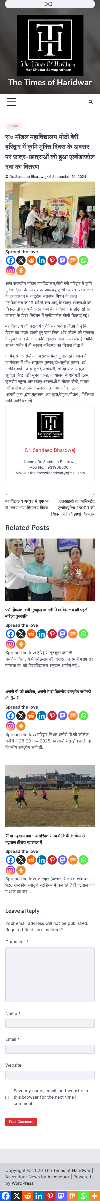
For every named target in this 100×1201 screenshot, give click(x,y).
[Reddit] (31, 260)
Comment (17, 941)
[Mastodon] (62, 260)
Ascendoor (58, 1176)
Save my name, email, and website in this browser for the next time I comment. (51, 1097)
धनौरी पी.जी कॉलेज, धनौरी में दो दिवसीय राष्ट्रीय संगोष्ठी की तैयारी (48, 695)
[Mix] (73, 260)
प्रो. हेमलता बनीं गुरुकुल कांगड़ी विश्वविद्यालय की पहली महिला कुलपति (47, 613)
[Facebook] (10, 260)
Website (13, 1065)
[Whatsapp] (83, 260)
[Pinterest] (52, 260)
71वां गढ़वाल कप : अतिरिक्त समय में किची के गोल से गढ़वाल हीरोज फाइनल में (45, 839)
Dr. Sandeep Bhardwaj (28, 177)
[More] (21, 270)
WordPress (22, 1183)
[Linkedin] (41, 260)
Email (12, 1039)
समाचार (14, 126)
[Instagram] (10, 270)
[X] (21, 260)
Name (13, 1013)
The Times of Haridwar (50, 82)
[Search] (91, 102)
